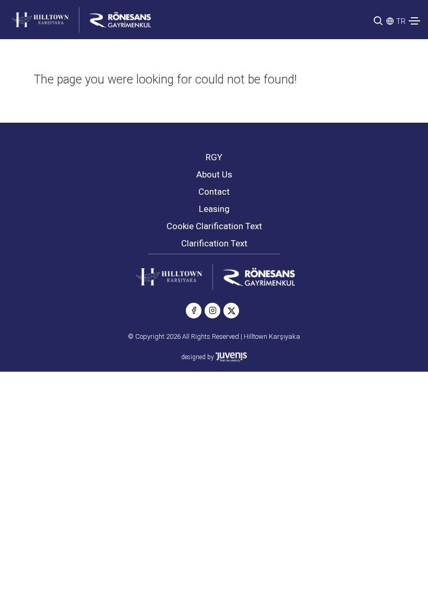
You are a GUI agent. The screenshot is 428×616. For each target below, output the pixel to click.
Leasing (214, 209)
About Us (214, 174)
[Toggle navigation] (414, 21)
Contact (214, 191)
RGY (214, 157)
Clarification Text (214, 243)
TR (401, 21)
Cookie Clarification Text (214, 226)
